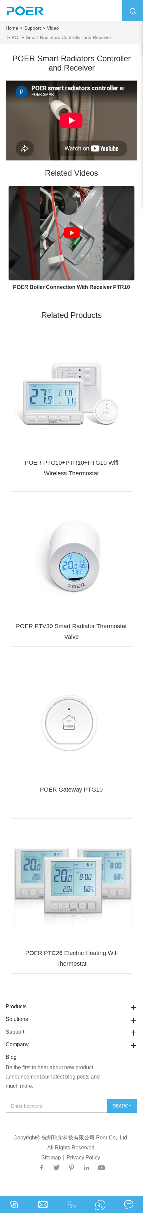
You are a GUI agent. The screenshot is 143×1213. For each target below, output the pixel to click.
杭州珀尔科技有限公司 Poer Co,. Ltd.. (86, 1137)
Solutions (17, 1019)
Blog (11, 1057)
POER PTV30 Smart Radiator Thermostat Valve (71, 631)
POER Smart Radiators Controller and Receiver (61, 37)
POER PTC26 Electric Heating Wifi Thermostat (71, 958)
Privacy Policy (83, 1157)
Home (12, 28)
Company (17, 1044)
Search (122, 1105)
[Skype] (100, 1204)
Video (53, 28)
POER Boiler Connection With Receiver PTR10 (71, 287)
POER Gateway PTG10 (71, 789)
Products (16, 1006)
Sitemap (51, 1157)
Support (32, 28)
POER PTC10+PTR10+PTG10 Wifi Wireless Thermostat (71, 468)
